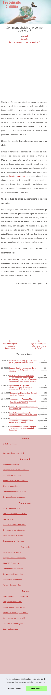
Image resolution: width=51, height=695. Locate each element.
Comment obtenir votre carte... (15, 491)
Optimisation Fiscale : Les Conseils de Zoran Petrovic (23, 394)
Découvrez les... (9, 519)
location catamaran (17, 176)
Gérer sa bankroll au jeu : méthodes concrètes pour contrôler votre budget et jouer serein (23, 362)
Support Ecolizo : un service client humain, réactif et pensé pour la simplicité (22, 369)
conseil (25, 36)
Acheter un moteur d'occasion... (15, 481)
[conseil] (25, 12)
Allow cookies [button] (36, 689)
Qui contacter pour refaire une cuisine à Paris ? (38, 346)
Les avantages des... (11, 629)
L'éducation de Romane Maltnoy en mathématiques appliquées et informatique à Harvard (23, 400)
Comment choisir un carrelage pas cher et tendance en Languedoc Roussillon (22, 428)
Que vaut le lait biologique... (14, 624)
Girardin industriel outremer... (14, 486)
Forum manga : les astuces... (14, 607)
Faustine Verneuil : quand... (14, 536)
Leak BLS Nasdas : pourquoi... (15, 514)
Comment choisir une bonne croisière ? (24, 42)
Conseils (24, 39)
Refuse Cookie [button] (14, 689)
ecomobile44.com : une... (13, 475)
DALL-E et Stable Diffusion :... (14, 525)
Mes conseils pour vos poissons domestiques (10, 346)
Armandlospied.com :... (12, 464)
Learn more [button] (40, 682)
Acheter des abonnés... (12, 585)
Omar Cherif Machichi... (12, 508)
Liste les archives (10, 444)
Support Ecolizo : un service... (14, 558)
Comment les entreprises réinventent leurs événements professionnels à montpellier (20, 387)
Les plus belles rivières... (12, 602)
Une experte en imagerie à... (14, 453)
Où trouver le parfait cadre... (14, 530)
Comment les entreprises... (13, 569)
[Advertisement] (25, 70)
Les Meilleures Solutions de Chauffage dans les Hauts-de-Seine (23, 414)
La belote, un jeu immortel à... (14, 618)
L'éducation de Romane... (13, 579)
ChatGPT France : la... (12, 563)
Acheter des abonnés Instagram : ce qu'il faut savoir (23, 407)
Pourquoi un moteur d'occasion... (16, 470)
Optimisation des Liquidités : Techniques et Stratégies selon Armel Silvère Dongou (21, 420)
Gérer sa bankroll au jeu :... (14, 552)
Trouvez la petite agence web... (15, 613)
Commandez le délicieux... (13, 541)
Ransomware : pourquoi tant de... (16, 596)
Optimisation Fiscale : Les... (14, 574)
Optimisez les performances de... (16, 497)
